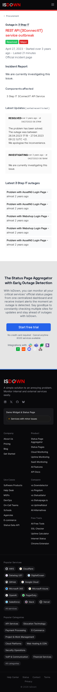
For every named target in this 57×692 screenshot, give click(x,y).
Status (25, 677)
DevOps (8, 500)
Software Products (13, 485)
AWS (11, 568)
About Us (8, 438)
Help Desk (9, 490)
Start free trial (29, 327)
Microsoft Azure (40, 588)
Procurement (12, 16)
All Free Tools (37, 523)
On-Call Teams (11, 505)
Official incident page (18, 57)
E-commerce (10, 520)
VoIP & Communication (16, 656)
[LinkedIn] (5, 401)
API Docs (35, 472)
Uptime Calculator (40, 533)
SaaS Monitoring (39, 462)
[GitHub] (17, 401)
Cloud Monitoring (39, 452)
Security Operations (15, 650)
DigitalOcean (37, 575)
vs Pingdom (37, 490)
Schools (7, 510)
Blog (6, 448)
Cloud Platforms (13, 643)
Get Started (9, 453)
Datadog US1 (15, 575)
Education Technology (35, 623)
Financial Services (42, 656)
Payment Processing (15, 630)
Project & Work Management (19, 637)
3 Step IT (23, 24)
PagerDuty (31, 595)
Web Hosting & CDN (37, 643)
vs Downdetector (39, 485)
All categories (12, 663)
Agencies (8, 515)
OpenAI (13, 595)
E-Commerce (37, 630)
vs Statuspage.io (39, 500)
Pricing (7, 443)
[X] (11, 401)
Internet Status (38, 538)
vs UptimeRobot (39, 505)
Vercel (46, 602)
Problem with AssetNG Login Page (26, 192)
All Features (37, 467)
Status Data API (11, 525)
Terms (47, 677)
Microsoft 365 (16, 588)
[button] (53, 4)
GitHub (12, 582)
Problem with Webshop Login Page (27, 216)
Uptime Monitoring (40, 457)
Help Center (13, 677)
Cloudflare (28, 568)
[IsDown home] (11, 5)
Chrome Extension (40, 543)
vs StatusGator (38, 495)
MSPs (6, 495)
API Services (11, 623)
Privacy (28, 681)
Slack (31, 602)
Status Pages (37, 447)
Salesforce (14, 602)
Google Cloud (31, 582)
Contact (36, 677)
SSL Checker (37, 528)
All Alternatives (38, 510)
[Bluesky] (23, 401)
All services (11, 608)
